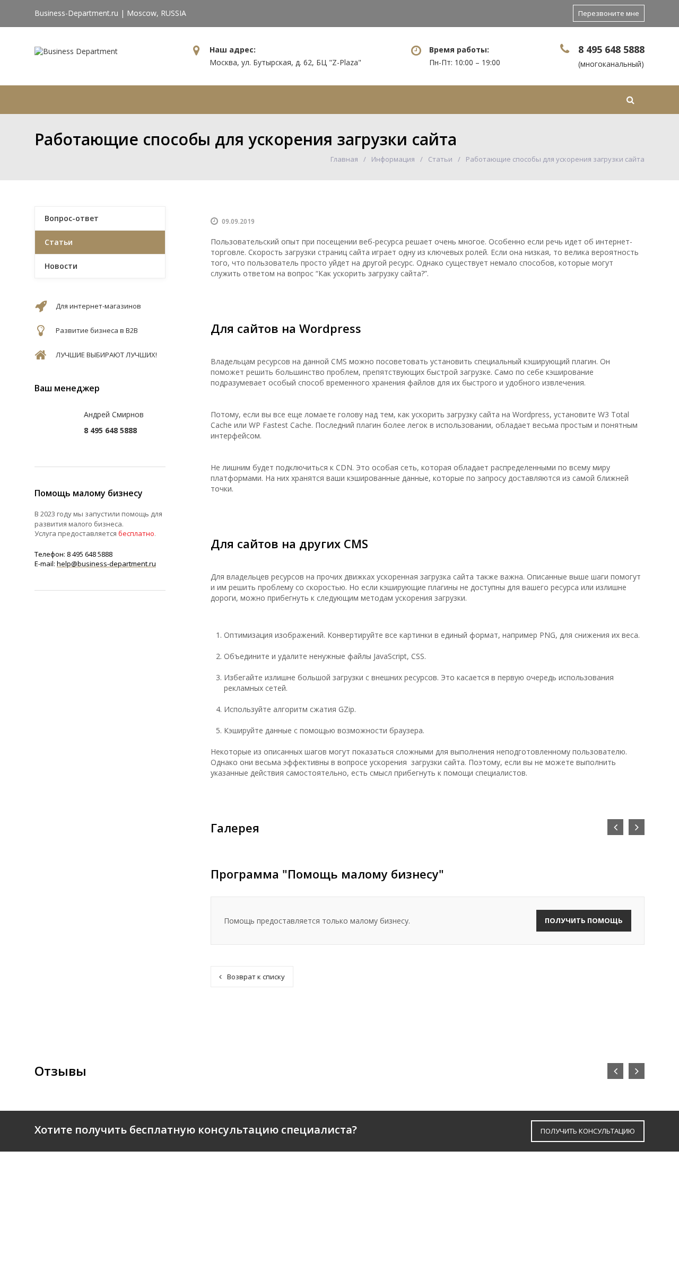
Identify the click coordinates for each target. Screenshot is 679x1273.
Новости (61, 266)
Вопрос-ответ (72, 218)
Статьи (440, 159)
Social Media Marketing (397, 1226)
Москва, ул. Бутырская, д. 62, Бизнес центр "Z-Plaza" (569, 1196)
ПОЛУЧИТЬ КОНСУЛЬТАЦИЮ (588, 1131)
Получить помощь (584, 920)
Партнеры (211, 1209)
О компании (217, 1191)
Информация (424, 100)
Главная (67, 100)
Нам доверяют (313, 100)
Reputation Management (400, 1244)
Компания (139, 100)
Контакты (521, 100)
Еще (581, 100)
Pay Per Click (374, 1209)
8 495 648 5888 (611, 49)
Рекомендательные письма (250, 1226)
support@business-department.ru (574, 1237)
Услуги (219, 100)
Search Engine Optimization (405, 1191)
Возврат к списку (256, 976)
